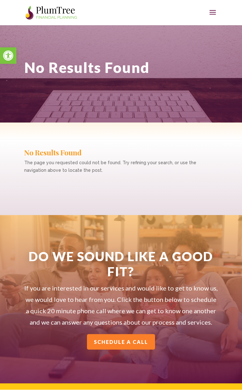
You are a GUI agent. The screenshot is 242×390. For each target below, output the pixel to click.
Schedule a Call (121, 342)
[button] (8, 55)
